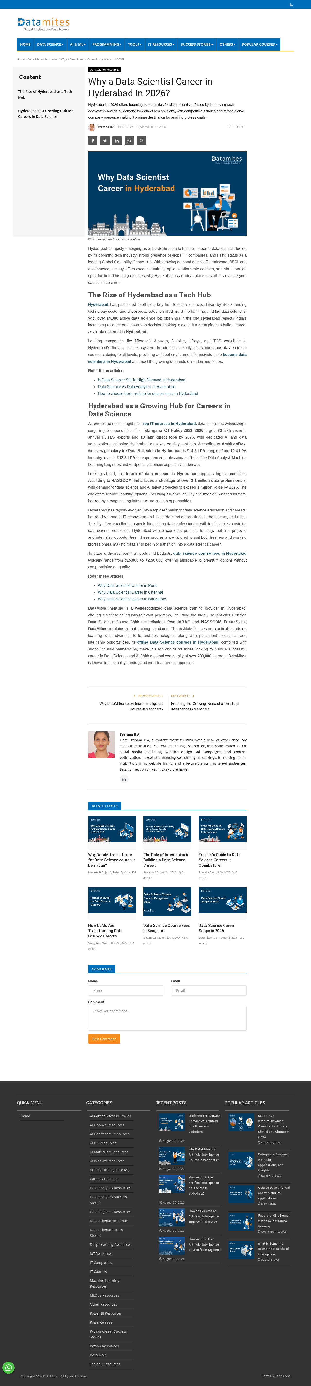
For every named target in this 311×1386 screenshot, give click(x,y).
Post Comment (104, 1039)
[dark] (291, 4)
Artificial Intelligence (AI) (109, 1170)
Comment (96, 1002)
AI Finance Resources (107, 1125)
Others (226, 44)
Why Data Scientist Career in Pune (127, 585)
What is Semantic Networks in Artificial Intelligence (273, 1251)
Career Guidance (103, 1179)
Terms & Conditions (276, 1376)
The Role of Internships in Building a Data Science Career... (166, 860)
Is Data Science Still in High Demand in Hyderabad (142, 380)
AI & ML (76, 44)
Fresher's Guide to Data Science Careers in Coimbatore (220, 860)
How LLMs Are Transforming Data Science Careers (105, 930)
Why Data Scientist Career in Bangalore (132, 599)
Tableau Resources (105, 1364)
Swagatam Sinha (98, 943)
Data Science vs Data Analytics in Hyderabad (137, 387)
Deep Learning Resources (110, 1244)
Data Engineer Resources (110, 1211)
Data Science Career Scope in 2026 (217, 928)
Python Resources (104, 1346)
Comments (102, 969)
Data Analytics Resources (110, 1188)
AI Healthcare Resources (110, 1134)
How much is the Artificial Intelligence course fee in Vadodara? (204, 1185)
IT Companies (101, 1262)
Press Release (101, 1322)
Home (25, 44)
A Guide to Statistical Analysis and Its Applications (274, 1195)
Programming (105, 44)
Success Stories (196, 44)
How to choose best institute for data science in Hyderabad (148, 393)
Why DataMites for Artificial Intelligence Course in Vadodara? (132, 706)
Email (175, 981)
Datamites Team (153, 937)
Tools (133, 44)
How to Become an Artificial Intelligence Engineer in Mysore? (204, 1216)
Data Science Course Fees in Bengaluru (166, 928)
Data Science (49, 44)
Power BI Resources (106, 1313)
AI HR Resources (103, 1143)
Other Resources (103, 1304)
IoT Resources (101, 1253)
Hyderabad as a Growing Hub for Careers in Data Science (45, 113)
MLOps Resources (104, 1295)
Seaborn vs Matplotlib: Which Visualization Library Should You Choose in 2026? (273, 1129)
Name (93, 981)
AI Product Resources (107, 1161)
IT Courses (98, 1271)
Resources (98, 1355)
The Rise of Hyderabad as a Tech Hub (45, 94)
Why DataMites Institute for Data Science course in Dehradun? (112, 860)
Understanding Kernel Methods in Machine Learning (273, 1223)
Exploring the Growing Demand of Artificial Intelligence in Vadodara (205, 706)
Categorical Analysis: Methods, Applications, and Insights (273, 1165)
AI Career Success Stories (110, 1116)
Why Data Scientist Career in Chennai (130, 592)
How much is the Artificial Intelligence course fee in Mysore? (205, 1244)
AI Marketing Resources (109, 1152)
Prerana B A (106, 127)
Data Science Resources (42, 59)
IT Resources (160, 44)
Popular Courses (258, 44)
